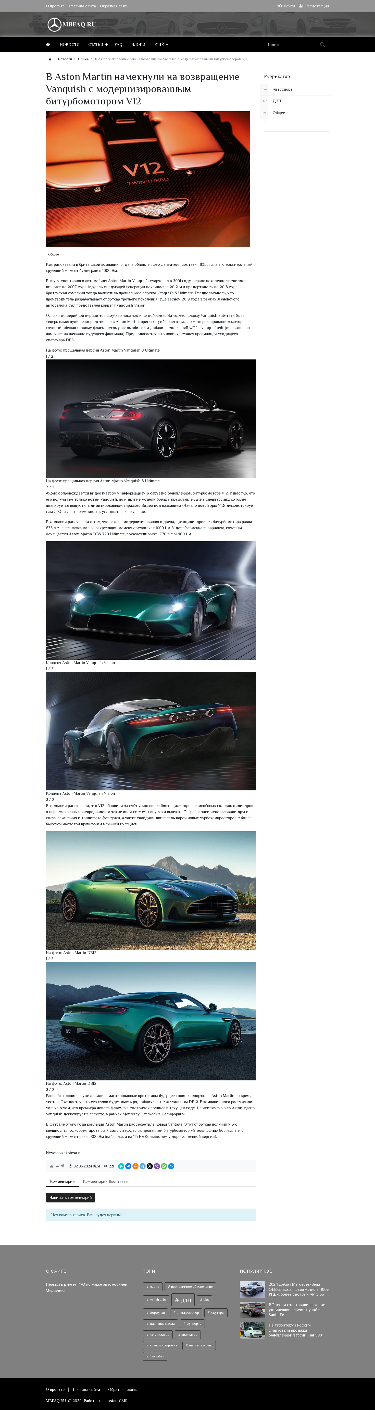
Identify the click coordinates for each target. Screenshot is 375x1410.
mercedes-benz (200, 1345)
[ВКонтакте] (128, 1166)
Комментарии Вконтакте (105, 1181)
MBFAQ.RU (56, 1401)
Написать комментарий (70, 1197)
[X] (150, 1166)
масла (154, 1286)
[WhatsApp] (164, 1166)
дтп (185, 1300)
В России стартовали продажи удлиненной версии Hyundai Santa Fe (297, 1310)
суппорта (194, 1323)
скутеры (217, 1313)
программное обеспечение (191, 1286)
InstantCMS (117, 1401)
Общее (53, 254)
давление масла (162, 1323)
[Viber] (157, 1166)
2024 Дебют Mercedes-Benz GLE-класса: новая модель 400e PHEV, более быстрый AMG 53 (299, 1289)
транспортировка (163, 1345)
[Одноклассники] (135, 1166)
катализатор (159, 1334)
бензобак (156, 1356)
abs (206, 1299)
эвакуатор (189, 1334)
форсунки (157, 1313)
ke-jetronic (157, 1299)
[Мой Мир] (171, 1166)
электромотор (187, 1313)
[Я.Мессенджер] (121, 1166)
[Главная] (49, 44)
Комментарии (62, 1181)
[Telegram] (143, 1166)
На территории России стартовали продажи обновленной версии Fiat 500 (295, 1330)
